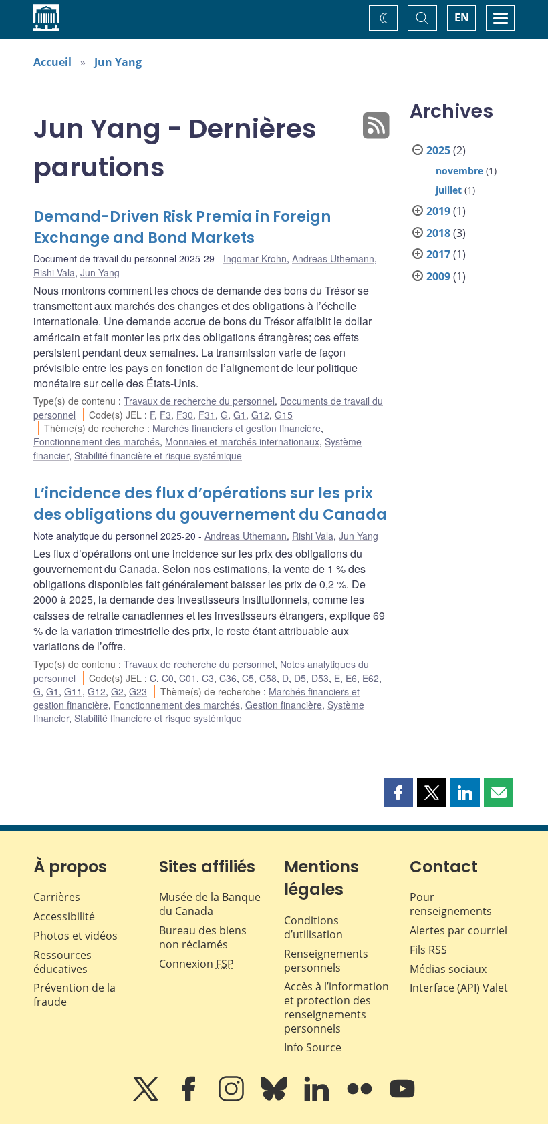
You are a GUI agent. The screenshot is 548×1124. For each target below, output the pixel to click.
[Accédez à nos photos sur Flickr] (360, 1098)
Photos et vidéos (75, 935)
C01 (187, 678)
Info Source (312, 1047)
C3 (208, 678)
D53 (320, 678)
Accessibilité (64, 916)
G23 (138, 691)
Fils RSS (428, 949)
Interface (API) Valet (459, 987)
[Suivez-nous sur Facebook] (189, 1098)
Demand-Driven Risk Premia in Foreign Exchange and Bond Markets (182, 227)
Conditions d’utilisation (313, 927)
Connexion (196, 963)
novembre (459, 170)
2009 (438, 276)
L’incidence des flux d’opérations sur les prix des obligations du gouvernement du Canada (210, 504)
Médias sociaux (448, 969)
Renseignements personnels (326, 960)
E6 (351, 678)
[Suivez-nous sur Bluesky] (275, 1098)
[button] (398, 792)
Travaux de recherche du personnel (199, 400)
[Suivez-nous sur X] (147, 1098)
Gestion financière (283, 704)
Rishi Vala (54, 272)
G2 (117, 691)
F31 (206, 414)
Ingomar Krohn (255, 258)
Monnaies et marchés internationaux (242, 441)
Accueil (52, 62)
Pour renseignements (451, 904)
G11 (73, 691)
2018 (438, 233)
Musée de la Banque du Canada (210, 904)
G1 (239, 414)
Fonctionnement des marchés (96, 441)
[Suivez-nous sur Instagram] (232, 1098)
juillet (449, 190)
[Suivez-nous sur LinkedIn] (318, 1098)
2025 (438, 150)
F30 (184, 414)
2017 (438, 254)
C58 (268, 678)
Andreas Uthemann (333, 258)
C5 (248, 678)
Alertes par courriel (458, 930)
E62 (370, 678)
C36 (228, 678)
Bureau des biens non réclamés (203, 937)
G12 (260, 414)
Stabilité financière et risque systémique (158, 455)
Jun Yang (118, 62)
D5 (300, 678)
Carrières (56, 897)
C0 (168, 678)
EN (461, 17)
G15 (284, 414)
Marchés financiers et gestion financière (236, 428)
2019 (438, 211)
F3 (165, 414)
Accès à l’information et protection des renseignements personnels (336, 1007)
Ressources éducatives (62, 962)
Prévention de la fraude (74, 994)
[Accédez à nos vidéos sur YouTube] (402, 1098)
